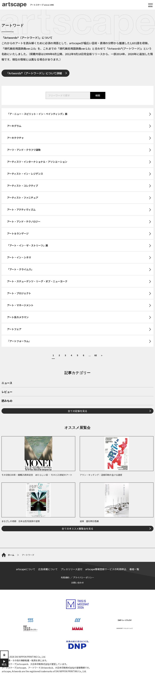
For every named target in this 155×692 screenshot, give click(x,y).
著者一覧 (134, 569)
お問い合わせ (77, 582)
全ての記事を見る (77, 411)
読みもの (7, 401)
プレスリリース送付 (71, 569)
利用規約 (65, 577)
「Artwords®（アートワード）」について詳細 (34, 73)
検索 (97, 95)
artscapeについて (25, 569)
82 (95, 355)
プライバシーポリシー (83, 577)
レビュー (7, 392)
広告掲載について (48, 569)
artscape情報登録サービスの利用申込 (105, 569)
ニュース (7, 383)
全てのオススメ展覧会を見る (77, 528)
